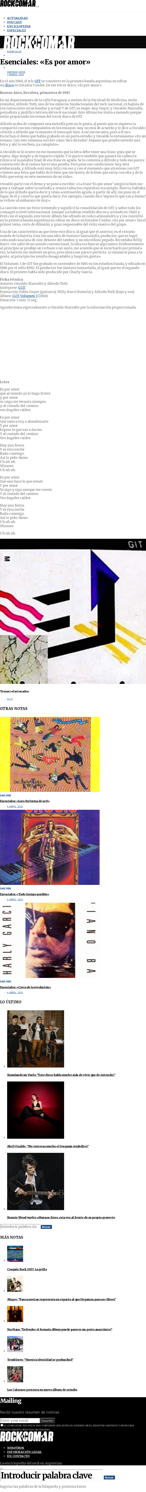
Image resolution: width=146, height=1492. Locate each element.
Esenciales (14, 51)
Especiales (16, 30)
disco (9, 85)
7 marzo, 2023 (15, 74)
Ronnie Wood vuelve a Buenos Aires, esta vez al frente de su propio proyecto (61, 1217)
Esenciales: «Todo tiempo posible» (24, 894)
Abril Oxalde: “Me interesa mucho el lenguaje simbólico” (48, 1146)
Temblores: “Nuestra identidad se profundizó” (40, 1359)
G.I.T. (21, 288)
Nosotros (15, 1448)
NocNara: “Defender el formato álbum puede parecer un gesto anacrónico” (59, 1329)
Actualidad (17, 18)
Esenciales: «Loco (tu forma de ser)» (24, 801)
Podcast (14, 22)
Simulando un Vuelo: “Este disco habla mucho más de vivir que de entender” (61, 1075)
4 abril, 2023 (15, 806)
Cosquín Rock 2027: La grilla (27, 1269)
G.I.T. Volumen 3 (25, 296)
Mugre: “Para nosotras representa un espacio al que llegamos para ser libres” (61, 1299)
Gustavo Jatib (16, 72)
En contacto (18, 1456)
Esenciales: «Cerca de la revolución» (25, 987)
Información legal (24, 1452)
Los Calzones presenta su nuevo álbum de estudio (42, 1389)
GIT (38, 81)
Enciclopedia (19, 26)
